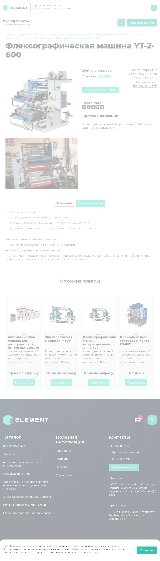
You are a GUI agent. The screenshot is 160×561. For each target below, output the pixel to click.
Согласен (147, 550)
